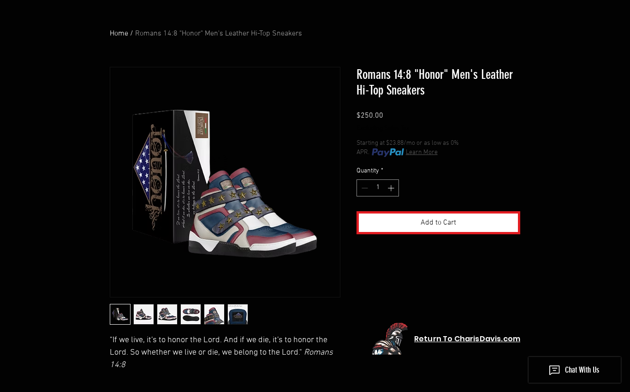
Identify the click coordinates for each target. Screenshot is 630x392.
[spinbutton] (377, 188)
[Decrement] (363, 188)
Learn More (422, 152)
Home (119, 33)
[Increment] (392, 188)
